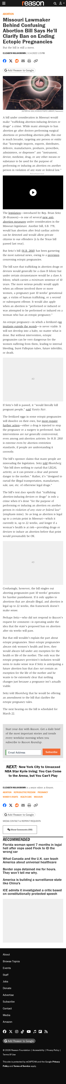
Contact (7, 1008)
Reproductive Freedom (24, 792)
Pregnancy (43, 792)
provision (53, 255)
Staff (5, 974)
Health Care (26, 797)
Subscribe (51, 752)
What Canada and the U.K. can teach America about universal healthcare (30, 860)
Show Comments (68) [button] (21, 829)
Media (6, 1015)
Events (7, 968)
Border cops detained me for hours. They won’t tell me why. (29, 871)
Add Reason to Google (20, 70)
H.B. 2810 (28, 250)
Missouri (38, 797)
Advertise (8, 995)
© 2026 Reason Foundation (16, 1050)
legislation (14, 213)
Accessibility (38, 1050)
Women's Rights (10, 797)
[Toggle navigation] (4, 3)
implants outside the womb (20, 326)
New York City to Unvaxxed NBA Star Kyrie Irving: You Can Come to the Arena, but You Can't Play (33, 771)
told (45, 463)
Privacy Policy (52, 1050)
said (28, 409)
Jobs (5, 981)
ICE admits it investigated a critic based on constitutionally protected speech (32, 892)
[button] (62, 3)
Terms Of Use (9, 1054)
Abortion (8, 14)
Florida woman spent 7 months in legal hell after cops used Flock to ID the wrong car (32, 848)
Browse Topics (11, 961)
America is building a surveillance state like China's (32, 881)
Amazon (7, 1021)
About (6, 954)
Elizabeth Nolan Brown (14, 53)
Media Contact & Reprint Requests (22, 821)
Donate (7, 988)
